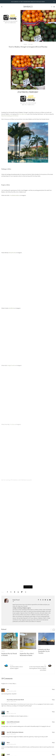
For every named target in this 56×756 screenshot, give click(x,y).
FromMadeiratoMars (14, 195)
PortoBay (12, 424)
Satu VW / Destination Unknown (15, 732)
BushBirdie (11, 308)
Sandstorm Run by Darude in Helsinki (9, 654)
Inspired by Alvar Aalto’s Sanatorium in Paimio (27, 654)
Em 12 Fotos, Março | (11, 683)
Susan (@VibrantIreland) (13, 722)
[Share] (7, 592)
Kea (8, 711)
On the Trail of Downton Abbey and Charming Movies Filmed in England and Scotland (37, 668)
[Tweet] (10, 592)
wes (8, 689)
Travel (39, 647)
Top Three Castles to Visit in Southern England (16, 667)
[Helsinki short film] (46, 639)
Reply (53, 689)
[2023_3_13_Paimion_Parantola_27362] (28, 641)
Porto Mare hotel (23, 114)
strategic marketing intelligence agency (22, 608)
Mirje (8, 742)
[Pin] (14, 592)
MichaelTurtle (12, 252)
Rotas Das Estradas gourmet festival (9, 115)
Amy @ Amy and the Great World (15, 699)
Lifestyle (25, 44)
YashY (8, 754)
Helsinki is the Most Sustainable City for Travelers (44, 651)
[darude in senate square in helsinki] (9, 641)
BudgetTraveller (11, 365)
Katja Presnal (16, 600)
